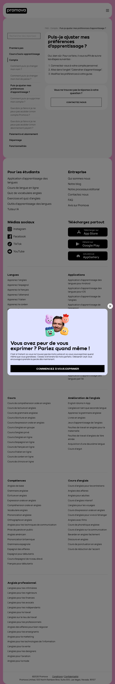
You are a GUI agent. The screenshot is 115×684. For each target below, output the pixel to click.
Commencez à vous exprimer (57, 368)
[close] (110, 306)
